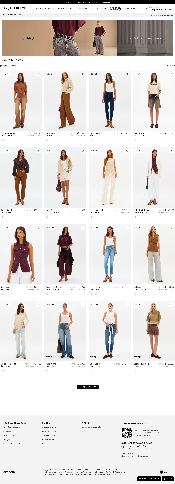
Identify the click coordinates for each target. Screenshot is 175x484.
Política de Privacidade (12, 444)
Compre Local (48, 439)
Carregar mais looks (87, 386)
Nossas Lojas (47, 444)
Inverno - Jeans (16, 15)
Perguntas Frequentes (11, 427)
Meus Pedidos (8, 435)
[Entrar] (147, 8)
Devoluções (7, 431)
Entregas (6, 439)
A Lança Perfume (49, 427)
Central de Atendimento (91, 427)
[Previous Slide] (1, 127)
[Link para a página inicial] (4, 14)
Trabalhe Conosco (49, 435)
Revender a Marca (49, 431)
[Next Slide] (33, 127)
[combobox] (134, 8)
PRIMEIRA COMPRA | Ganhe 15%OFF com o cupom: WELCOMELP (87, 2)
